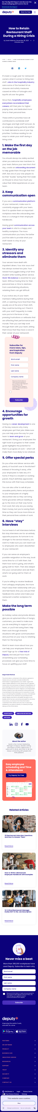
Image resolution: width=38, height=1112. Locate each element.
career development (20, 424)
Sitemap (24, 1094)
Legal (18, 1091)
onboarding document (25, 167)
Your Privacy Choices (12, 1094)
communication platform (24, 201)
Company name (16, 377)
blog (9, 59)
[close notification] (35, 2)
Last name (14, 371)
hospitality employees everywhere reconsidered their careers (17, 103)
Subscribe (19, 400)
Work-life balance (10, 278)
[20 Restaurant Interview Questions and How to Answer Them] (19, 832)
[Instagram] (16, 724)
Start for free (25, 12)
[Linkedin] (11, 724)
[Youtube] (27, 724)
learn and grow (16, 436)
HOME (3, 59)
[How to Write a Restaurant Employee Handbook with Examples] (19, 870)
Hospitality (8, 713)
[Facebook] (21, 724)
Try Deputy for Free (16, 775)
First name (14, 365)
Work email (14, 359)
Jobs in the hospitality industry (20, 82)
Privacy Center (27, 1091)
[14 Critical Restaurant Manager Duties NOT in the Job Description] (19, 907)
